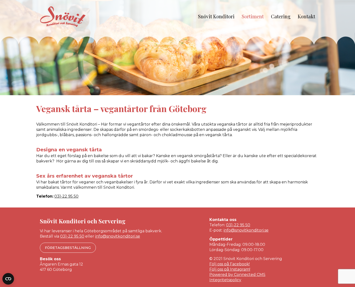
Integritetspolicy (225, 280)
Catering (281, 16)
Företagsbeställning (68, 248)
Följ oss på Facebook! (229, 264)
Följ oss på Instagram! (229, 269)
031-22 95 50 (66, 196)
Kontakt (306, 16)
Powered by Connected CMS (237, 274)
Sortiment (253, 16)
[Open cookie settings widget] (8, 279)
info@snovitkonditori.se (117, 236)
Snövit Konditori (216, 16)
